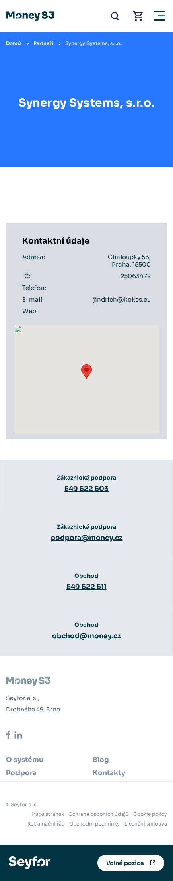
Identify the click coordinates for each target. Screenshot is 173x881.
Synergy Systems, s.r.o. (93, 43)
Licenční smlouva (145, 824)
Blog (101, 760)
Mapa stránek (47, 814)
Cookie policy (150, 814)
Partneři (43, 43)
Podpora (21, 773)
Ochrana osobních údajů (98, 814)
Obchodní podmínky (94, 824)
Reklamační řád (46, 824)
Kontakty (109, 773)
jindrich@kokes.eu (122, 299)
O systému (24, 760)
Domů (13, 43)
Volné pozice (125, 863)
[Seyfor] (29, 862)
